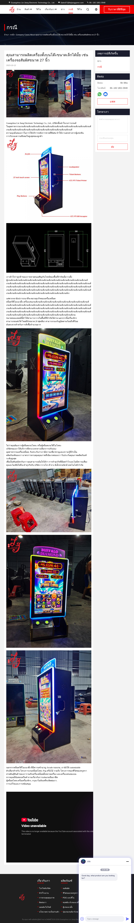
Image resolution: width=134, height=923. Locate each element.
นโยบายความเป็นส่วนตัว (49, 912)
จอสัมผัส (66, 888)
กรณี (71, 9)
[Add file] (82, 919)
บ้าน (19, 9)
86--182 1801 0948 (97, 3)
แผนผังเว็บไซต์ (45, 907)
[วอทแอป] (99, 94)
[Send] (127, 919)
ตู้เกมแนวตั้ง (67, 907)
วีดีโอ (79, 9)
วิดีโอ (38, 9)
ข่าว (63, 9)
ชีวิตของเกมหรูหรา (70, 893)
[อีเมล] (105, 94)
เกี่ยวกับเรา (50, 9)
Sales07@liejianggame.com (72, 3)
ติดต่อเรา (42, 902)
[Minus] (127, 861)
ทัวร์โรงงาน (44, 893)
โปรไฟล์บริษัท (44, 888)
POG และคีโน (68, 898)
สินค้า (27, 9)
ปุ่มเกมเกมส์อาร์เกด (70, 912)
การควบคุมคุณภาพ (46, 898)
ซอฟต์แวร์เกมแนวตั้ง (71, 902)
